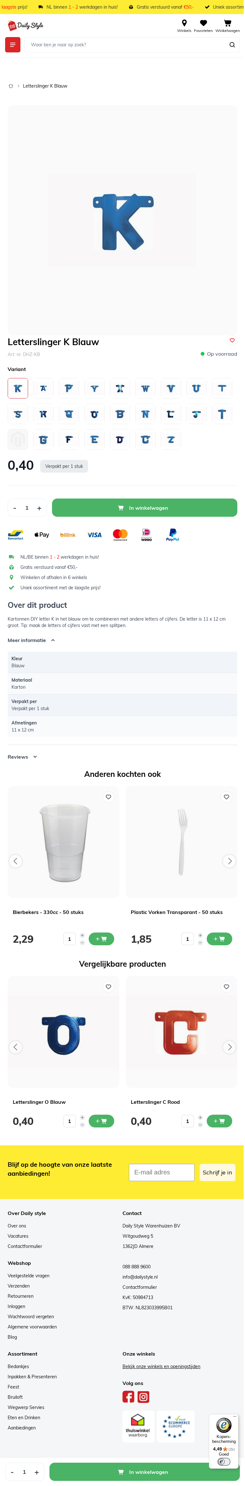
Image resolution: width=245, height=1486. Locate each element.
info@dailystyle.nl (137, 1272)
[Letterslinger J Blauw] (196, 414)
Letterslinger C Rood (155, 1097)
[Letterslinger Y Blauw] (94, 388)
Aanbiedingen (22, 1423)
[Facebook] (126, 1392)
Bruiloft (15, 1392)
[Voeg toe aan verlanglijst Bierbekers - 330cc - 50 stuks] (108, 792)
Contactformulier (25, 1241)
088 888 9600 (134, 1262)
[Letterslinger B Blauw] (120, 414)
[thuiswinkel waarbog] (136, 1422)
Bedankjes (18, 1362)
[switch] (219, 1462)
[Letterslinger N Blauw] (145, 414)
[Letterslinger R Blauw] (43, 414)
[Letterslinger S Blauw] (18, 414)
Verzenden (19, 1281)
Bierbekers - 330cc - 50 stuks (48, 907)
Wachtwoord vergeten (31, 1312)
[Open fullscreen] (122, 220)
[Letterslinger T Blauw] (222, 388)
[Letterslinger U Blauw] (196, 388)
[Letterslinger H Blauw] (18, 439)
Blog (12, 1332)
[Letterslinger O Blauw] (94, 414)
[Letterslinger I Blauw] (222, 414)
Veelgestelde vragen (28, 1271)
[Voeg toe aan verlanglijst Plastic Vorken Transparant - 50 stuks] (226, 792)
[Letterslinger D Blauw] (120, 439)
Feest (13, 1382)
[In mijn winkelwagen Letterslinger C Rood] (219, 1116)
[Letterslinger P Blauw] (69, 388)
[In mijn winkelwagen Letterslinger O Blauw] (101, 1116)
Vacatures (18, 1231)
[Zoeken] (232, 44)
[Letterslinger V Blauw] (171, 388)
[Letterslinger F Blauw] (69, 439)
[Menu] (230, 1418)
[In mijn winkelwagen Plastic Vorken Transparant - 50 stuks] (219, 934)
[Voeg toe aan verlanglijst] (232, 340)
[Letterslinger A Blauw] (43, 388)
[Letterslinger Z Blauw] (171, 439)
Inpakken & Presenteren (32, 1372)
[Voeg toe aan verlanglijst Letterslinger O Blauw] (108, 982)
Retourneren (20, 1291)
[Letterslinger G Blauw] (43, 439)
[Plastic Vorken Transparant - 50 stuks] (181, 837)
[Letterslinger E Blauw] (94, 439)
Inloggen (16, 1301)
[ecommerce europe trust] (173, 1422)
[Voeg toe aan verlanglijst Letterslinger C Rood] (226, 982)
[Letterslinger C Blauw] (145, 439)
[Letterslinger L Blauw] (171, 414)
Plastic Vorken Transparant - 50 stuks (177, 907)
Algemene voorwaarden (32, 1322)
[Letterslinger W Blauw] (145, 388)
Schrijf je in (212, 1167)
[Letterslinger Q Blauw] (69, 414)
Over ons (17, 1221)
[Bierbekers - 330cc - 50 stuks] (63, 837)
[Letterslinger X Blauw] (120, 388)
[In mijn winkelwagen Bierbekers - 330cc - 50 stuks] (101, 934)
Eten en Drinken (24, 1413)
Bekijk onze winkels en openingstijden (159, 1362)
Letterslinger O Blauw (39, 1097)
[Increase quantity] (82, 930)
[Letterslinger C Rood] (181, 1027)
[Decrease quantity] (82, 937)
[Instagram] (141, 1392)
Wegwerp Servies (26, 1402)
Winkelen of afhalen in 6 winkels (53, 577)
